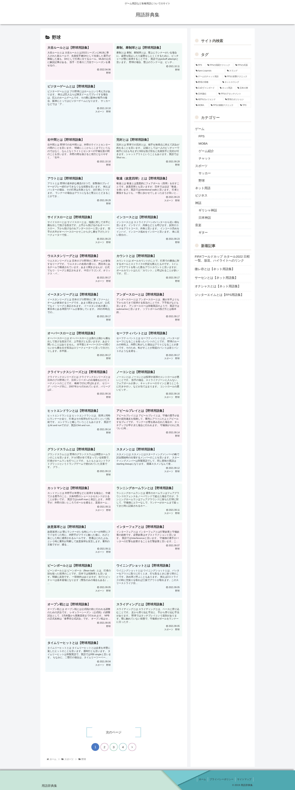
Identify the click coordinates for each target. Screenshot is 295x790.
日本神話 (205, 217)
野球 (202, 180)
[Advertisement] (148, 106)
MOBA (203, 143)
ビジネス (201, 195)
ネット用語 (202, 188)
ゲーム (199, 129)
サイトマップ (244, 779)
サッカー (205, 173)
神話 (198, 203)
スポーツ (201, 166)
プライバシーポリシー (222, 779)
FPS (202, 136)
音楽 (198, 225)
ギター (203, 232)
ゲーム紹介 (206, 151)
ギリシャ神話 (208, 210)
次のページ (113, 732)
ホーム (202, 779)
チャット (205, 158)
